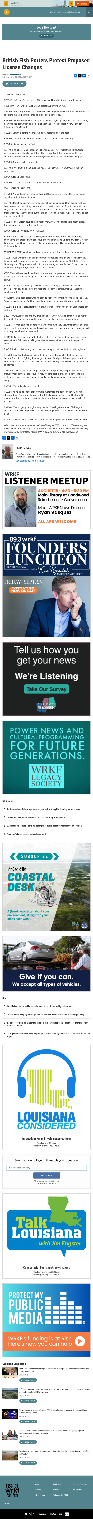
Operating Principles (79, 1484)
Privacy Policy (40, 1495)
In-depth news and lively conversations (46, 1139)
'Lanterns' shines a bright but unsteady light (26, 834)
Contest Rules (77, 1490)
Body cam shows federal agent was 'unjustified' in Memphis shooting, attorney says (43, 809)
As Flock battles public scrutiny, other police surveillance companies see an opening (44, 825)
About (37, 1484)
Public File (57, 1484)
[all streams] (89, 12)
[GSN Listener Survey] (46, 679)
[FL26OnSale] (46, 585)
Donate (83, 3)
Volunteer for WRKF (60, 1495)
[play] (7, 12)
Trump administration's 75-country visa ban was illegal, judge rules (36, 817)
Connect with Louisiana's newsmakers (46, 1267)
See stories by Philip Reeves (30, 460)
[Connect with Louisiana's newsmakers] (46, 1228)
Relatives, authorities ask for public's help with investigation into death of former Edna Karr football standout (47, 1024)
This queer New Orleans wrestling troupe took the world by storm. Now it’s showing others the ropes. (48, 1035)
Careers (56, 1490)
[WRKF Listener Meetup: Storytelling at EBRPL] (46, 500)
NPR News (7, 801)
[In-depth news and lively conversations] (46, 1089)
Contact (38, 1490)
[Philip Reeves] (7, 451)
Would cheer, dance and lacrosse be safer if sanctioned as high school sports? (41, 1006)
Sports (6, 998)
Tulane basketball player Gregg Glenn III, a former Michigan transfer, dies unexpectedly (45, 1014)
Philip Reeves (15, 74)
